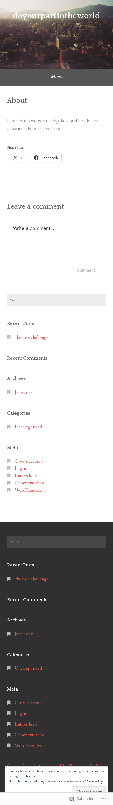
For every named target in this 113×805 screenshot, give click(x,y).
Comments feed (29, 483)
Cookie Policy (94, 781)
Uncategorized (28, 427)
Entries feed (26, 476)
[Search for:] (56, 300)
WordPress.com (30, 490)
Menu (57, 76)
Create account (29, 461)
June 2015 (24, 392)
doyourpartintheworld (56, 15)
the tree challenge (32, 337)
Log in (20, 469)
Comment (86, 270)
